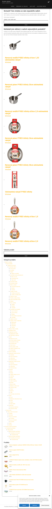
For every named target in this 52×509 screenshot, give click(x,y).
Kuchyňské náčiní (41, 6)
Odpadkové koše (12, 330)
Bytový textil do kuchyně (12, 411)
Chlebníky (12, 355)
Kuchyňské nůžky (13, 281)
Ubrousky (11, 415)
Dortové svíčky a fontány (15, 340)
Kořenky (11, 382)
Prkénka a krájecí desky (15, 298)
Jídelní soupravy (13, 381)
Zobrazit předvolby (45, 505)
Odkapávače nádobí (14, 333)
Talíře (11, 392)
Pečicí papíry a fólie (14, 346)
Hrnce (11, 397)
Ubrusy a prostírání (13, 416)
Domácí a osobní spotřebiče (11, 426)
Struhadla (13, 317)
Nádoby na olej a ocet (14, 385)
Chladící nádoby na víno (15, 374)
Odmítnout (34, 505)
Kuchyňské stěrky (13, 283)
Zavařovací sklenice (14, 407)
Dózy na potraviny (13, 356)
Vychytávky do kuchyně (15, 433)
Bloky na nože (14, 276)
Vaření (12, 6)
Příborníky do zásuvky (22, 6)
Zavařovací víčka (13, 408)
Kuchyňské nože (14, 278)
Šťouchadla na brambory (16, 315)
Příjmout (24, 505)
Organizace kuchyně (13, 332)
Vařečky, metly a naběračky (15, 320)
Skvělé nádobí (6, 1)
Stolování (11, 369)
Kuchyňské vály (13, 343)
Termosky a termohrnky (15, 394)
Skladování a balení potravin (14, 353)
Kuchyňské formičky (14, 341)
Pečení (10, 337)
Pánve (11, 400)
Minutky (13, 288)
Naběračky (13, 324)
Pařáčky (13, 306)
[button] (49, 495)
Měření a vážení (13, 285)
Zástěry (10, 424)
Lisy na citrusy (14, 312)
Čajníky (11, 372)
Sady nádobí (12, 403)
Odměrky (13, 289)
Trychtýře (13, 307)
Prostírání (12, 418)
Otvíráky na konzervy (15, 293)
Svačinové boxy (13, 359)
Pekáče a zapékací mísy (15, 348)
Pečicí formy (12, 345)
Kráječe (11, 271)
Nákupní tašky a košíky (13, 328)
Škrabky (13, 314)
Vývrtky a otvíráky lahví (16, 294)
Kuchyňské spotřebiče (10, 428)
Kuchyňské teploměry (15, 286)
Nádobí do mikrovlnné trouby (16, 398)
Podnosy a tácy (13, 387)
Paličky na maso (13, 296)
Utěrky (10, 423)
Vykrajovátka (12, 350)
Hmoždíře (12, 270)
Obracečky (13, 325)
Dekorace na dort (13, 338)
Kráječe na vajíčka (15, 273)
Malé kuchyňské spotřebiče (14, 431)
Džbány (11, 377)
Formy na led (12, 268)
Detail (9, 62)
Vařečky (13, 327)
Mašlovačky (13, 322)
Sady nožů (32, 6)
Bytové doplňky (9, 263)
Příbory (11, 389)
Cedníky (13, 304)
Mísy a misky (12, 384)
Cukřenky (12, 376)
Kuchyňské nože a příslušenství (16, 275)
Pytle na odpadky (12, 351)
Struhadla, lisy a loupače (15, 309)
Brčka (11, 371)
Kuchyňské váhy (14, 434)
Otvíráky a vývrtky (13, 291)
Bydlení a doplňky (8, 262)
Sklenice (12, 390)
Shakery (11, 301)
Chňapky (10, 413)
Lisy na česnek (14, 311)
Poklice (11, 402)
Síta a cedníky (13, 302)
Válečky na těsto (13, 319)
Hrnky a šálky (13, 379)
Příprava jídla (10, 429)
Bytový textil (8, 410)
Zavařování (11, 405)
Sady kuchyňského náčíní (15, 299)
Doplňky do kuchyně (12, 265)
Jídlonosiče (12, 358)
